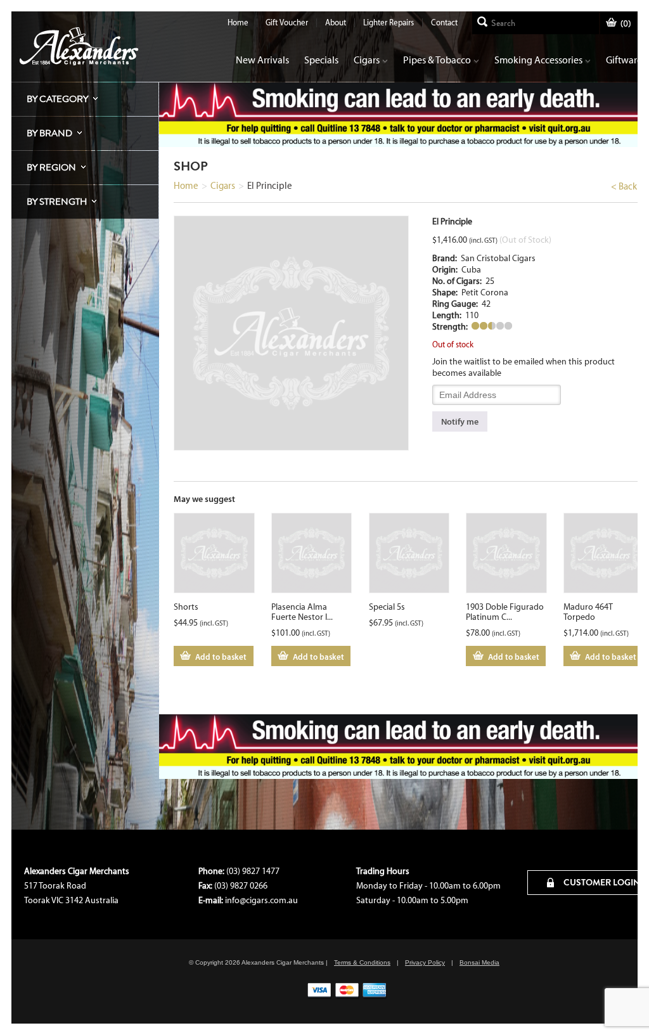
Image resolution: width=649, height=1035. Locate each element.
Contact (444, 22)
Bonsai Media (479, 962)
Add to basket (221, 657)
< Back (624, 186)
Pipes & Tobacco (437, 60)
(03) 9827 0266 (240, 885)
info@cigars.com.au (261, 900)
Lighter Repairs (388, 22)
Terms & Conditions (362, 962)
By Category (57, 99)
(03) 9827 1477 (253, 871)
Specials (321, 60)
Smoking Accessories (538, 60)
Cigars (367, 60)
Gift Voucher (287, 22)
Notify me (460, 421)
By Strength (57, 202)
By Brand (49, 133)
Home (238, 22)
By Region (51, 167)
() (625, 24)
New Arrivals (262, 60)
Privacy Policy (425, 962)
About (335, 22)
